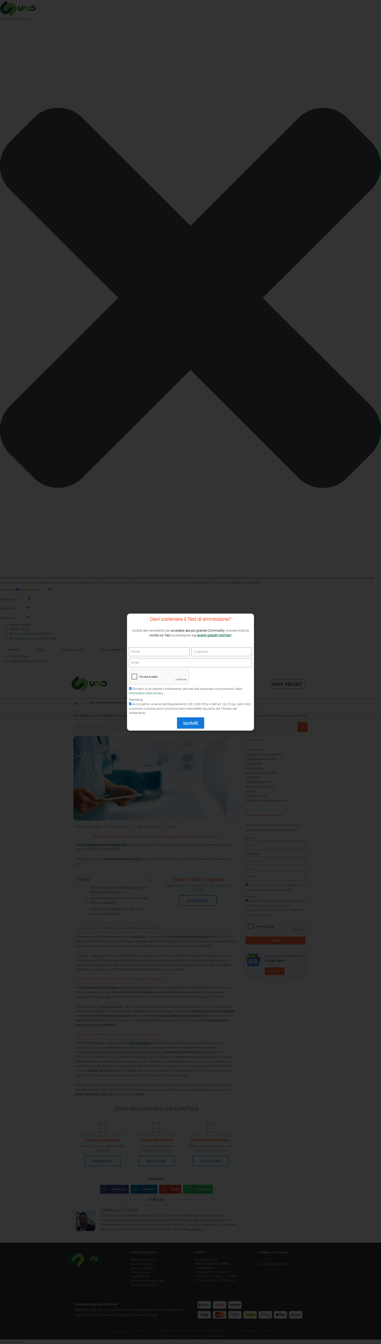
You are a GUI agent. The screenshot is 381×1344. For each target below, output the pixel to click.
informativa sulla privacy (146, 693)
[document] (190, 672)
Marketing (136, 700)
